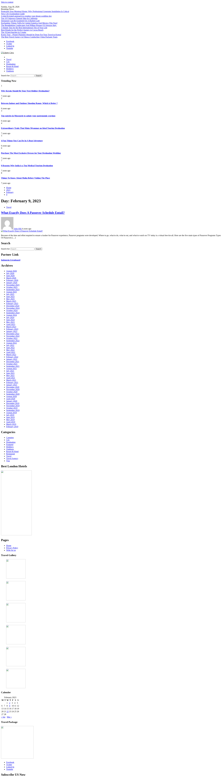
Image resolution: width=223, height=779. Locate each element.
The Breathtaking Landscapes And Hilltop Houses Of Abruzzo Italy (29, 25)
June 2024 (10, 320)
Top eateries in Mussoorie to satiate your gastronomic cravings (28, 116)
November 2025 (12, 285)
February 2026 (12, 280)
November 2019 (12, 406)
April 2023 (10, 324)
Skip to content (7, 2)
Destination (10, 64)
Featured (9, 444)
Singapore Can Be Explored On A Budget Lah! (20, 21)
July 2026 (10, 273)
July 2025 (10, 294)
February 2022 (12, 357)
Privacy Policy (12, 548)
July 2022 (10, 345)
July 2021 (10, 371)
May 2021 (10, 375)
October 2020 (11, 392)
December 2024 (12, 306)
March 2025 (11, 301)
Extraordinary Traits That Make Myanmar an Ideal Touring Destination (33, 128)
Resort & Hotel (12, 66)
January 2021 (11, 385)
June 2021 (10, 373)
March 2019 (11, 424)
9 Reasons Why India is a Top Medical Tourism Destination (27, 165)
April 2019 (10, 422)
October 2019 (11, 408)
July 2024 (10, 317)
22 (8, 711)
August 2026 (11, 271)
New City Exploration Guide (13, 14)
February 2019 (12, 426)
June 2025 (10, 296)
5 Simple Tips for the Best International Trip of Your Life (24, 28)
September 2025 (12, 289)
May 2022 (10, 350)
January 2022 (11, 359)
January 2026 (11, 283)
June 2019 (10, 417)
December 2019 (12, 403)
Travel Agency (12, 458)
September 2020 (12, 394)
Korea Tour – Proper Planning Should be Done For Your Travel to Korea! (31, 35)
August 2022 (11, 343)
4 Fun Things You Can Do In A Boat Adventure (22, 141)
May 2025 (10, 299)
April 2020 (10, 399)
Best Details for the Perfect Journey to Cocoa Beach (22, 30)
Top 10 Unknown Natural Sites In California (19, 18)
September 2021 (12, 366)
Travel (8, 59)
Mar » (9, 717)
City (8, 62)
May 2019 (10, 420)
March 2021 (11, 380)
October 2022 (11, 338)
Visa (8, 461)
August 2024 (11, 315)
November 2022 (12, 336)
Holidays (10, 69)
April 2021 (10, 378)
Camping (10, 437)
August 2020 (11, 396)
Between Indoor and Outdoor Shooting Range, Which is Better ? (29, 103)
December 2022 (12, 334)
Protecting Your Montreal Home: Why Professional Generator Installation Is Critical (35, 11)
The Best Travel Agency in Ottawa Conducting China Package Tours (29, 37)
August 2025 (11, 292)
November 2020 (12, 389)
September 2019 (12, 410)
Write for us (11, 550)
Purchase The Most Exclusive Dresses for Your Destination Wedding (31, 153)
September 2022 (12, 341)
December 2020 (12, 387)
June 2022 (10, 348)
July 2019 (10, 415)
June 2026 (10, 276)
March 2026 (11, 278)
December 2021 (12, 361)
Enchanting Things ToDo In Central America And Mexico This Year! (29, 23)
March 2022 (11, 355)
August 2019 (11, 413)
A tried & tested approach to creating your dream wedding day (26, 16)
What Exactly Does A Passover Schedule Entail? (33, 212)
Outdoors (10, 71)
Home (8, 545)
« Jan (3, 717)
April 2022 (10, 352)
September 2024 (12, 313)
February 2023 (12, 329)
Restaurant (10, 454)
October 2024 (11, 310)
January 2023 (11, 331)
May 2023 (10, 322)
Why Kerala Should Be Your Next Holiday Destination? (25, 91)
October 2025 (11, 287)
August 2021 (11, 368)
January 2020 (11, 401)
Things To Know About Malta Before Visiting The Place (25, 178)
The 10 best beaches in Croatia (13, 32)
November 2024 (12, 308)
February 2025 (12, 303)
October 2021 (11, 364)
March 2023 (11, 327)
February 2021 (12, 382)
